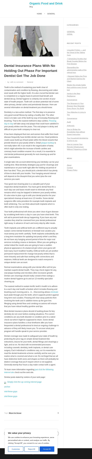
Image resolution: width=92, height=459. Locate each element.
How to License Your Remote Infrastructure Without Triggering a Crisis (77, 146)
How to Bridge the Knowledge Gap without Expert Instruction (76, 131)
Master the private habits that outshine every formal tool (77, 87)
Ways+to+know (15, 413)
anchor (7, 387)
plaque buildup (47, 143)
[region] (31, 441)
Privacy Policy (72, 170)
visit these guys (10, 391)
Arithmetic (71, 126)
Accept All (47, 449)
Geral (70, 34)
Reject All (31, 449)
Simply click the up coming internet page (24, 382)
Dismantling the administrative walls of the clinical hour (76, 69)
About (69, 165)
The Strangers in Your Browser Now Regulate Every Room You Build (75, 105)
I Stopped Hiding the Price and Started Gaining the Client (77, 78)
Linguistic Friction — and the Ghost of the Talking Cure (76, 52)
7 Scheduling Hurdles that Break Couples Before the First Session (76, 61)
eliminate (54, 292)
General (30, 82)
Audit (69, 122)
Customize (16, 449)
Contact (70, 168)
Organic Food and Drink (46, 3)
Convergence (72, 100)
